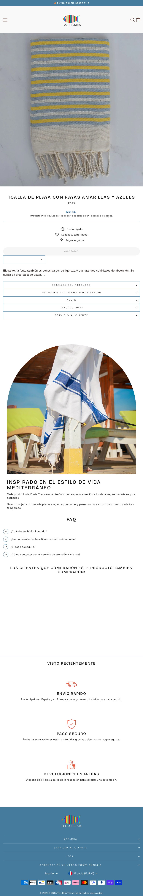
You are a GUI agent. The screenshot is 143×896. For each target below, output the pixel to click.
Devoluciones (72, 307)
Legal (70, 856)
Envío (72, 300)
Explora (70, 839)
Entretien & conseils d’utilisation (72, 292)
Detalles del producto (71, 285)
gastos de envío (64, 215)
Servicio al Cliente (71, 315)
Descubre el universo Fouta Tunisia (71, 865)
